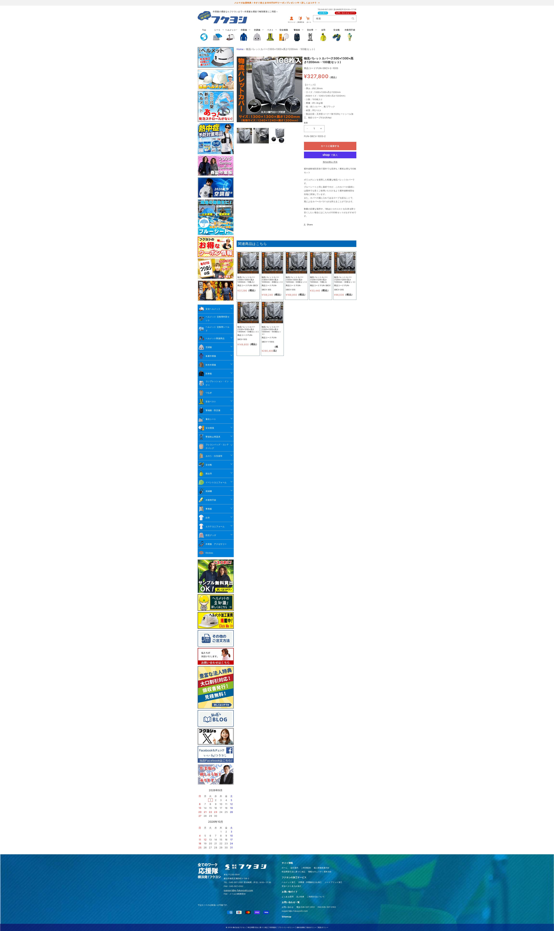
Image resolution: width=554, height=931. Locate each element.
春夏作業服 (211, 356)
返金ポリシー (311, 927)
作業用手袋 (211, 500)
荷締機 (209, 491)
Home (240, 49)
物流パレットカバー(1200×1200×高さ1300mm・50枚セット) (248, 329)
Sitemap (286, 916)
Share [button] (310, 224)
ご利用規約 (306, 868)
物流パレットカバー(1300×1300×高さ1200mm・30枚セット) (272, 279)
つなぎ (209, 392)
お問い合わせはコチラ (345, 13)
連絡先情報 (300, 927)
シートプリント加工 (333, 882)
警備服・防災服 (213, 410)
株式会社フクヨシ (239, 927)
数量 (306, 123)
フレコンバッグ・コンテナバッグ (217, 446)
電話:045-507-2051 (305, 907)
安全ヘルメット (213, 309)
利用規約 (272, 927)
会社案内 (323, 13)
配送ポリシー (323, 927)
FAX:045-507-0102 (327, 907)
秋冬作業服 (211, 365)
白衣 (208, 517)
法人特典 (300, 896)
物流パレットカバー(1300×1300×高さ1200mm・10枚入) (246, 279)
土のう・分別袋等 (214, 456)
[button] (217, 35)
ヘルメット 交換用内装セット (217, 318)
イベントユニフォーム (216, 482)
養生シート (211, 419)
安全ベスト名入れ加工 (291, 886)
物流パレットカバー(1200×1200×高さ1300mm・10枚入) (319, 279)
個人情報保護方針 (322, 868)
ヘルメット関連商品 (215, 338)
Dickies (209, 553)
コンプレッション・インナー (217, 383)
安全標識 (210, 428)
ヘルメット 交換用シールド (217, 329)
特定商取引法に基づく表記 (293, 871)
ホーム (285, 868)
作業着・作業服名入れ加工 (310, 882)
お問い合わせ (288, 907)
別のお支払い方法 (330, 162)
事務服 (209, 509)
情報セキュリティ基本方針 (320, 871)
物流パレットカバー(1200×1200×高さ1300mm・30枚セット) (344, 279)
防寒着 (209, 373)
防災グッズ (211, 535)
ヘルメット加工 (288, 882)
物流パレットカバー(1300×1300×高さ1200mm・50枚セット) (296, 279)
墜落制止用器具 (213, 436)
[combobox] (334, 18)
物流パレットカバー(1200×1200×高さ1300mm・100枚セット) (271, 330)
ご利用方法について (316, 896)
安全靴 (209, 464)
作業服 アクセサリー (216, 544)
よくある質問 (288, 896)
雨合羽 (209, 473)
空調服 (209, 347)
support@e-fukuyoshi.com (295, 911)
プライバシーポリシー (286, 927)
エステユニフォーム (215, 526)
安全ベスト (211, 401)
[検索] (353, 18)
